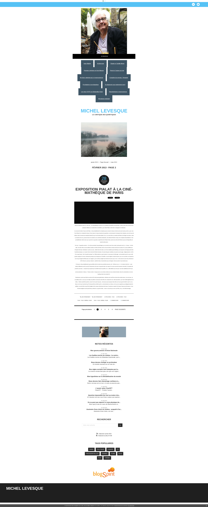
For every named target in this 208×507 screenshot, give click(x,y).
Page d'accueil (104, 162)
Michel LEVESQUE (104, 111)
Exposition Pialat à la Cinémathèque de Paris (104, 191)
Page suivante (120, 309)
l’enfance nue (116, 264)
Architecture (100, 63)
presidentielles (92, 453)
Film (113, 297)
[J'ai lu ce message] (206, 505)
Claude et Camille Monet (117, 63)
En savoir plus (131, 505)
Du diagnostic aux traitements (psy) (115, 84)
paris (91, 449)
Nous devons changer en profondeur (104, 362)
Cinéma (107, 458)
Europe (110, 449)
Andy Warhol (87, 63)
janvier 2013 (94, 162)
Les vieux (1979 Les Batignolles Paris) (92, 91)
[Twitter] (193, 4)
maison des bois (125, 264)
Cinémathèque (95, 225)
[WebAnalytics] (104, 1)
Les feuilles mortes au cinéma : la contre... (104, 355)
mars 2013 (114, 162)
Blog (120, 453)
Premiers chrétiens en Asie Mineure (94, 70)
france (104, 453)
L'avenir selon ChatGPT (104, 388)
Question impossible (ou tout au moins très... (104, 395)
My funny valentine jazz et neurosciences (91, 77)
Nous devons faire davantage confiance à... (104, 381)
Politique (100, 449)
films (113, 453)
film (82, 300)
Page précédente (87, 309)
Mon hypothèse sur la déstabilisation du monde (104, 376)
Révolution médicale (104, 98)
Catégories (112, 56)
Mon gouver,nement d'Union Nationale (104, 350)
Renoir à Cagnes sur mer (117, 70)
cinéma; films (88, 300)
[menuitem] (104, 56)
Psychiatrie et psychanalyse (91, 84)
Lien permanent (85, 297)
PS (118, 449)
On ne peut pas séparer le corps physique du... (104, 402)
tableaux (88, 227)
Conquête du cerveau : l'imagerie (118, 77)
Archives (110, 56)
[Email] (198, 4)
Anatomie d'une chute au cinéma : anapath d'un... (104, 409)
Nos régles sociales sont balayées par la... (104, 369)
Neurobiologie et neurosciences (118, 91)
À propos (104, 56)
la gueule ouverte (83, 245)
